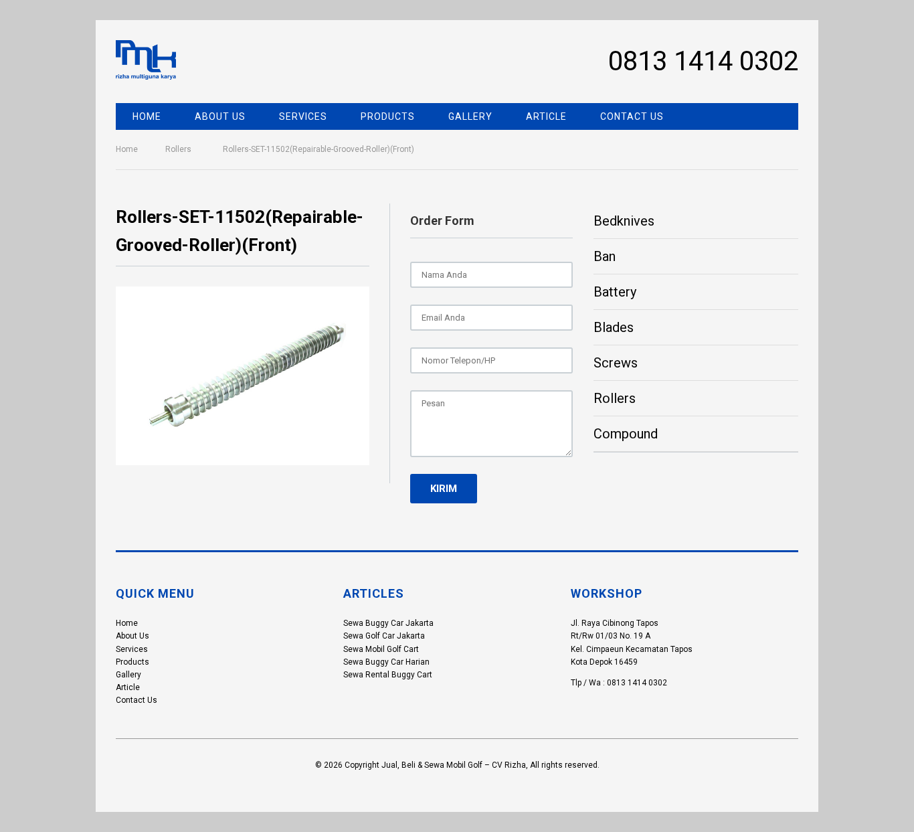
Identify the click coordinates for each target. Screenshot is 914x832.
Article (546, 116)
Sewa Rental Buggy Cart (387, 674)
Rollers (178, 149)
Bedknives (623, 221)
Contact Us (632, 116)
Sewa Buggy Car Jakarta (388, 623)
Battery (614, 292)
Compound (625, 434)
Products (388, 116)
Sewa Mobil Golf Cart (381, 649)
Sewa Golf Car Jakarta (384, 636)
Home (146, 116)
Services (303, 116)
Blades (613, 327)
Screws (615, 363)
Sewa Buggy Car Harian (386, 662)
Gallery (470, 116)
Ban (604, 256)
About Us (220, 116)
